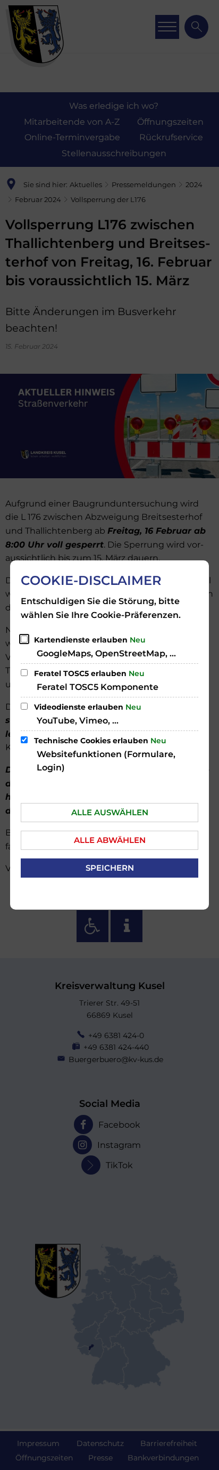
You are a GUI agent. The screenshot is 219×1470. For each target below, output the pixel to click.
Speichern (110, 868)
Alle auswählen (109, 812)
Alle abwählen (110, 840)
